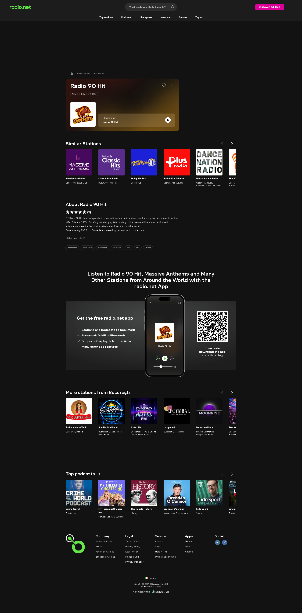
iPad (187, 546)
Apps (158, 546)
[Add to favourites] (164, 85)
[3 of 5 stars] (76, 212)
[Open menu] (290, 7)
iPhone (188, 541)
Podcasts (126, 17)
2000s (93, 94)
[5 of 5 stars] (84, 212)
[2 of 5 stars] (72, 212)
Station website (74, 238)
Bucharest (87, 248)
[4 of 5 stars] (80, 212)
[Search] (173, 7)
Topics (199, 17)
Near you (166, 17)
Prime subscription (165, 557)
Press (99, 546)
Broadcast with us (105, 557)
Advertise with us (105, 552)
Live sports (146, 17)
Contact (159, 541)
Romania (117, 248)
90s (74, 94)
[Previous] (222, 142)
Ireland (153, 578)
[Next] (232, 142)
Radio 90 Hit (110, 122)
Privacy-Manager (134, 562)
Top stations (106, 17)
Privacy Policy (132, 546)
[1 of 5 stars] (68, 212)
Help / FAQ (161, 552)
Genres (183, 17)
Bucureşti (102, 248)
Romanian (72, 248)
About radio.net (104, 541)
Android (189, 552)
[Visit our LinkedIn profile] (217, 542)
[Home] (71, 73)
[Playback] (168, 120)
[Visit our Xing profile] (224, 542)
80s (83, 94)
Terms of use (132, 541)
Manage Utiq (132, 557)
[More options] (173, 85)
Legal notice (131, 552)
